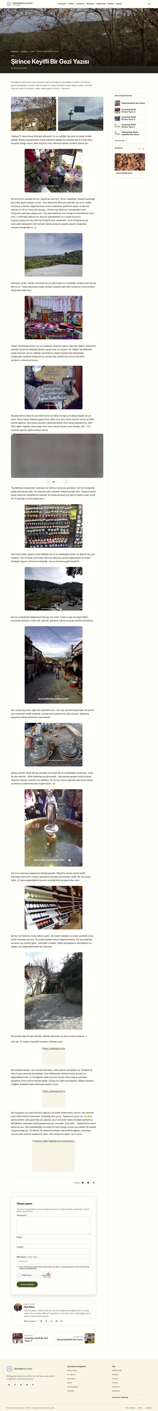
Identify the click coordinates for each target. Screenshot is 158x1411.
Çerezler (148, 1408)
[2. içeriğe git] (57, 481)
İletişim (119, 4)
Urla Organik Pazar (124, 173)
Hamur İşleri (72, 1370)
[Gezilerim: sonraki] (143, 148)
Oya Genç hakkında (120, 1397)
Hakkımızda (101, 4)
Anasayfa (62, 4)
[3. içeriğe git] (60, 481)
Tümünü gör (120, 141)
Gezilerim (80, 4)
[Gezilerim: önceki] (139, 148)
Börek (69, 1383)
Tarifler (71, 4)
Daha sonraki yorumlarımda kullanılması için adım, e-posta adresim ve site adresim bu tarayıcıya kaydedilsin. (54, 1267)
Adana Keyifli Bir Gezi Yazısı (133, 103)
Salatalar (70, 1391)
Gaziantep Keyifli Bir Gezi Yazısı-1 (129, 125)
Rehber (111, 4)
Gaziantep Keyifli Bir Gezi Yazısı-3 (129, 110)
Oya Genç (29, 1307)
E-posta (20, 1247)
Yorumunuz (22, 1215)
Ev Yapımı (71, 1374)
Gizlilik (140, 1408)
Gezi (32, 51)
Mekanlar (90, 4)
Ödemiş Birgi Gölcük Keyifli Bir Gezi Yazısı (130, 133)
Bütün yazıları (29, 1321)
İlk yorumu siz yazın (19, 68)
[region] (57, 456)
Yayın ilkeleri (130, 1408)
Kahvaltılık (71, 1379)
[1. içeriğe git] (53, 481)
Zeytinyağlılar (72, 1387)
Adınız (20, 1237)
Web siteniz (27, 1257)
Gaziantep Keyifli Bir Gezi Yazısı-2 (129, 118)
